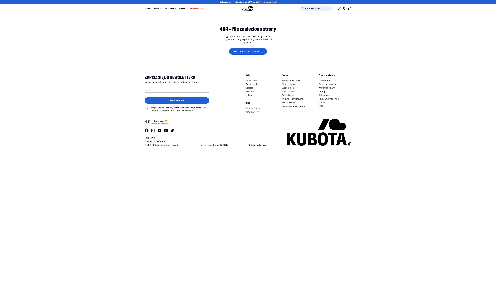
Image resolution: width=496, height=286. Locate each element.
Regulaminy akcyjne (329, 98)
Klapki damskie (252, 80)
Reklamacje (324, 95)
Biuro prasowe (289, 84)
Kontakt (322, 102)
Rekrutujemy (288, 102)
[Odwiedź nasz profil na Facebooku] (147, 130)
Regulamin (150, 137)
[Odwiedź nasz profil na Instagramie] (153, 130)
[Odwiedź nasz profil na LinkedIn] (166, 130)
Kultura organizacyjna (292, 98)
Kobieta (158, 8)
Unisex (182, 8)
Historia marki (289, 91)
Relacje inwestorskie (292, 80)
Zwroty (322, 91)
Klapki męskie (252, 84)
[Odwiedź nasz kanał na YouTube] (159, 130)
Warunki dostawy (327, 87)
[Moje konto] (339, 8)
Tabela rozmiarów (327, 84)
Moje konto (324, 80)
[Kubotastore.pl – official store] (248, 8)
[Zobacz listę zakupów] (344, 8)
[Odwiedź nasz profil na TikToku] (172, 130)
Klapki (148, 8)
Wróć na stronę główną (246, 51)
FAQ (321, 106)
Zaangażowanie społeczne (295, 106)
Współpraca (288, 87)
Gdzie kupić (288, 95)
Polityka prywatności (155, 141)
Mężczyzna (170, 8)
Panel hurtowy (252, 112)
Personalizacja (252, 108)
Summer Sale (196, 8)
